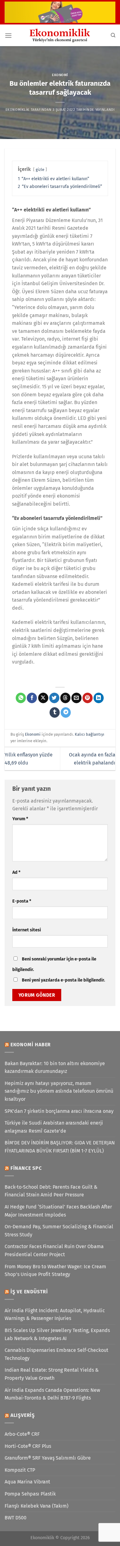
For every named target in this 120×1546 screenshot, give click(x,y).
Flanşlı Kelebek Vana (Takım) (36, 1506)
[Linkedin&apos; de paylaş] (99, 698)
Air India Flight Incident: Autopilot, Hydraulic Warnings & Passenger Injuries (55, 1315)
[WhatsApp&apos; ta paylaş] (21, 698)
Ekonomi (60, 75)
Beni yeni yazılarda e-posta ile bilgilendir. (63, 980)
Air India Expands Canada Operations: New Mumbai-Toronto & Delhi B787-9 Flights (52, 1394)
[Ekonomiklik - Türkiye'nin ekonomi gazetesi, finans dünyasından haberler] (60, 35)
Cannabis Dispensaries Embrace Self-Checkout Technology (56, 1354)
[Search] (113, 35)
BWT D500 (15, 1518)
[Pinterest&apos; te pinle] (87, 698)
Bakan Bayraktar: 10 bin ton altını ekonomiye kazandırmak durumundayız (55, 1067)
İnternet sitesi (26, 930)
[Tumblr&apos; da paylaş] (55, 712)
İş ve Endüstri (29, 1292)
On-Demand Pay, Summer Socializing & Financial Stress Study (59, 1231)
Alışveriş (22, 1415)
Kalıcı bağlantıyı (89, 734)
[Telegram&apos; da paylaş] (66, 712)
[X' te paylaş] (43, 698)
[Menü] (8, 35)
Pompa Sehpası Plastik (30, 1494)
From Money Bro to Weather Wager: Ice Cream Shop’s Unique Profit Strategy (55, 1271)
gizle (40, 169)
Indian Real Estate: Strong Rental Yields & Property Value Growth (52, 1374)
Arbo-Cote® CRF (22, 1434)
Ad (16, 872)
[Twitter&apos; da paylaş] (54, 698)
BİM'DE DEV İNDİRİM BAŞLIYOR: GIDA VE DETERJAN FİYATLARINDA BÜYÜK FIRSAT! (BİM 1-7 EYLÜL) (60, 1147)
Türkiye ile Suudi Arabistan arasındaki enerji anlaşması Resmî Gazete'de (54, 1127)
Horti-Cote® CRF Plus (28, 1446)
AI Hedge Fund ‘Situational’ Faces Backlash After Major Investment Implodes (58, 1211)
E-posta (21, 901)
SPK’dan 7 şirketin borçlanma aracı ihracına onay (59, 1111)
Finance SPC (26, 1168)
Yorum (20, 818)
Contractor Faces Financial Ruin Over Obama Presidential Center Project (54, 1250)
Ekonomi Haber (30, 1044)
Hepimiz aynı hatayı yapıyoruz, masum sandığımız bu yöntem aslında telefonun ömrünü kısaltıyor (59, 1091)
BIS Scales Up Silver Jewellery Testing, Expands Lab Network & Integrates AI (57, 1334)
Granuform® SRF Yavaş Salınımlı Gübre (48, 1458)
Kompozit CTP (20, 1470)
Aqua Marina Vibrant (27, 1482)
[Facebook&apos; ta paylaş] (32, 698)
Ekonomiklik (18, 110)
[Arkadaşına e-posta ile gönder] (76, 698)
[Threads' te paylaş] (65, 698)
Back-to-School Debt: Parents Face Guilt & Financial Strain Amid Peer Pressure (51, 1191)
